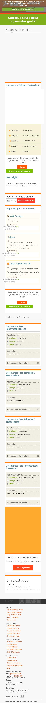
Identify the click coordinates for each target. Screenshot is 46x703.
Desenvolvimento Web (22, 701)
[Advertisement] (23, 58)
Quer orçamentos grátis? (19, 196)
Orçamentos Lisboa (13, 626)
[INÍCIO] (30, 603)
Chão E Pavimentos (13, 652)
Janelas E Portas (12, 647)
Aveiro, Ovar (22, 338)
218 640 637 (18, 676)
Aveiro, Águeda (27, 130)
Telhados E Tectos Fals (14, 642)
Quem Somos (11, 658)
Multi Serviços (16, 216)
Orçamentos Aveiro (13, 633)
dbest (12, 237)
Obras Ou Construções (14, 649)
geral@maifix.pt (15, 674)
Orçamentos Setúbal (14, 631)
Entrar (22, 167)
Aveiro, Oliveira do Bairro (26, 477)
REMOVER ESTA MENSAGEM (23, 9)
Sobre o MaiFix (12, 660)
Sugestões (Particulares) (15, 610)
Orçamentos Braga (13, 636)
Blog (8, 668)
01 (38, 363)
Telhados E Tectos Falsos (15, 400)
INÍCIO (9, 601)
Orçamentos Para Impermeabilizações (16, 327)
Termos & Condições (14, 663)
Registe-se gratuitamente (19, 171)
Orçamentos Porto (13, 628)
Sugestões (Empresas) (14, 612)
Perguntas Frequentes (14, 615)
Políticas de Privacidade (15, 665)
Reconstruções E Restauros (16, 493)
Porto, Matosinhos (24, 384)
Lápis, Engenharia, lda (20, 263)
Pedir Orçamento (12, 617)
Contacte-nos (11, 620)
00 (38, 409)
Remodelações (12, 644)
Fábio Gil (10, 584)
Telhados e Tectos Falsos (30, 136)
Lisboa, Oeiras (23, 431)
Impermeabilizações (14, 354)
